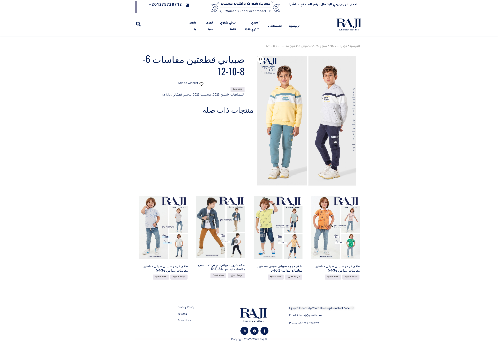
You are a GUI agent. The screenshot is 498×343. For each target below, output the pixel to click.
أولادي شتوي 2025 (252, 26)
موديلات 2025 (338, 46)
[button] (260, 59)
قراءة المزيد (351, 277)
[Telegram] (254, 331)
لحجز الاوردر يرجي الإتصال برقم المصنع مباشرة (322, 4)
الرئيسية (295, 26)
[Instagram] (244, 331)
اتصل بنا (192, 26)
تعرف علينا (209, 26)
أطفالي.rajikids (172, 95)
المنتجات (276, 26)
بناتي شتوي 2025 (228, 26)
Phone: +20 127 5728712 (304, 323)
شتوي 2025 (319, 46)
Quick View (332, 277)
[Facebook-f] (264, 331)
